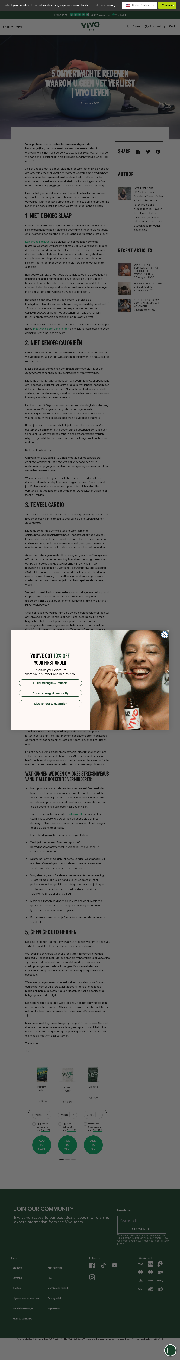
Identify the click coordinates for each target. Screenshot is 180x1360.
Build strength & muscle (50, 683)
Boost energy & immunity (51, 693)
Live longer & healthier (50, 703)
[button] (140, 5)
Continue (167, 5)
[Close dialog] (165, 635)
